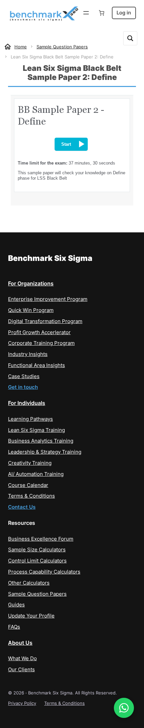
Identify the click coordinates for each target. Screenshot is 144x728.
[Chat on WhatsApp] (124, 708)
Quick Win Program (31, 310)
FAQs (14, 627)
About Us (20, 642)
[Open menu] (86, 12)
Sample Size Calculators (37, 550)
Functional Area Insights (36, 365)
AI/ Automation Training (36, 474)
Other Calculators (29, 583)
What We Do (22, 658)
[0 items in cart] (102, 13)
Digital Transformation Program (45, 321)
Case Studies (24, 376)
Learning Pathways (30, 419)
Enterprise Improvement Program (47, 299)
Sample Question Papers (37, 594)
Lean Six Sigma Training (36, 430)
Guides (16, 605)
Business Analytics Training (40, 441)
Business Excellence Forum (40, 539)
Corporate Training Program (41, 343)
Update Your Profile (31, 616)
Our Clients (21, 670)
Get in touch (23, 387)
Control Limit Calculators (37, 561)
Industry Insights (28, 354)
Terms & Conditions (31, 496)
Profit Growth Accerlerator (39, 332)
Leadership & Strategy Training (44, 452)
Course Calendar (28, 485)
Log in (124, 13)
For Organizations (31, 283)
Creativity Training (30, 463)
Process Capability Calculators (44, 572)
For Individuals (26, 403)
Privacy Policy (22, 703)
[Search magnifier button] (130, 38)
